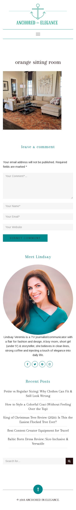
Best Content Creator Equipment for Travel (38, 430)
